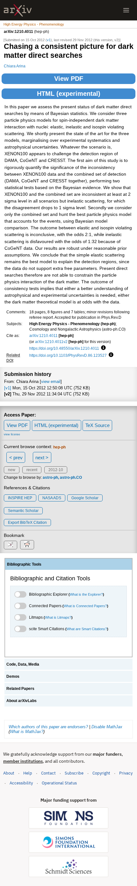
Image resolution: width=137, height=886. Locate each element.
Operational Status (59, 783)
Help (27, 773)
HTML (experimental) (68, 93)
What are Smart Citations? (87, 629)
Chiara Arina (14, 66)
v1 (49, 40)
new (11, 470)
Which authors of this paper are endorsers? (48, 726)
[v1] (7, 388)
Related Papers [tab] (20, 689)
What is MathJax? (26, 731)
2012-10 (55, 470)
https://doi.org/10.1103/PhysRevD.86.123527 (68, 355)
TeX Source (97, 425)
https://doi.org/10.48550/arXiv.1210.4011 (64, 348)
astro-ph (50, 477)
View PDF (68, 78)
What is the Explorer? (86, 594)
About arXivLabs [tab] (21, 701)
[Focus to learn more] (102, 348)
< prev (16, 457)
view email (51, 381)
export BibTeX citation (27, 522)
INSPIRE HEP (20, 498)
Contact (48, 773)
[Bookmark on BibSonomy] (10, 545)
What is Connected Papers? (85, 606)
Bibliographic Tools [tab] (24, 564)
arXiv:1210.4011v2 (51, 342)
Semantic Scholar (23, 510)
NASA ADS (51, 498)
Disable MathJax (106, 726)
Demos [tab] (12, 676)
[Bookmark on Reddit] (27, 544)
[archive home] (18, 10)
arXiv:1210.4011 (43, 335)
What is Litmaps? (58, 617)
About (8, 773)
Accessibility (21, 783)
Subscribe (74, 773)
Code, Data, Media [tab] (22, 664)
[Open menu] (126, 10)
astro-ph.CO (71, 477)
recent (31, 470)
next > (41, 457)
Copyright (101, 773)
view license (12, 434)
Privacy (126, 773)
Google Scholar (84, 498)
